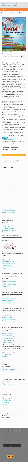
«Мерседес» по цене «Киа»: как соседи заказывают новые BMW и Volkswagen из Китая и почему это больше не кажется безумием (13, 346)
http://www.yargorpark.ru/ (8, 139)
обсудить (6, 149)
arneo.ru (18, 440)
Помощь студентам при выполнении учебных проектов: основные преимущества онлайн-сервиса (13, 253)
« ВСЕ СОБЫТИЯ (8, 167)
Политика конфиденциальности (8, 434)
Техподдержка (20, 430)
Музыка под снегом (6, 394)
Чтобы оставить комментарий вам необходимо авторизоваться (12, 161)
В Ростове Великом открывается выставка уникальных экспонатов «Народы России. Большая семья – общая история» (12, 274)
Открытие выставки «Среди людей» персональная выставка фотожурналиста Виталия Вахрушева (12, 236)
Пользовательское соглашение (8, 432)
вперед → (14, 149)
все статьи (14, 147)
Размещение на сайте (11, 430)
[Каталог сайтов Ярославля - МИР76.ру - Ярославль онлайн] (17, 456)
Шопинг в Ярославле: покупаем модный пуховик (13, 379)
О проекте (4, 430)
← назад (6, 147)
